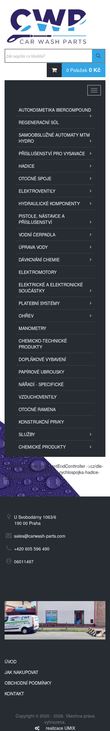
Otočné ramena (37, 409)
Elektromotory (38, 272)
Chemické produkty (42, 447)
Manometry (32, 328)
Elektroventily (37, 191)
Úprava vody (33, 247)
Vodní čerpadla (37, 234)
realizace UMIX (60, 728)
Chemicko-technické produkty (43, 344)
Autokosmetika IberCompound (55, 110)
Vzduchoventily (38, 397)
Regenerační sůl (39, 122)
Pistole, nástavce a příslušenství (41, 219)
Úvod (10, 661)
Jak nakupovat (21, 672)
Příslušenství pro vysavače (52, 153)
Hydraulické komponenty (49, 203)
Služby (27, 434)
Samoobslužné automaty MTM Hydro (54, 138)
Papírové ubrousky (41, 372)
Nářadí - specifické (41, 384)
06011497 (24, 561)
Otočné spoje (35, 178)
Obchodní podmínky (28, 683)
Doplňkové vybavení (42, 359)
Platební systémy (39, 303)
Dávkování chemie (39, 259)
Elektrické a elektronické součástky (51, 287)
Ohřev (26, 316)
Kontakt (14, 693)
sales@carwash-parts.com (39, 536)
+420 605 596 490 (32, 549)
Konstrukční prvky (41, 422)
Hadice (27, 166)
